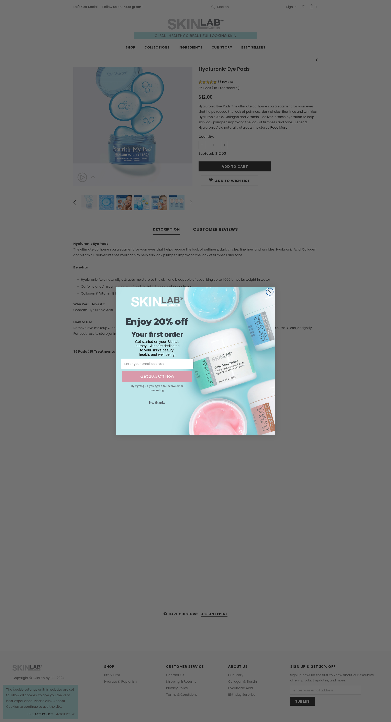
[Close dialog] (269, 291)
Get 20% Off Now (157, 376)
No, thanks (157, 402)
